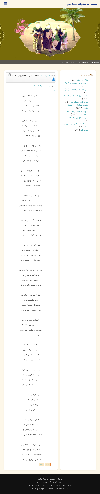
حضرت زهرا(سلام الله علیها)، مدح (76, 95)
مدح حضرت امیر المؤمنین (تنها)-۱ (76, 89)
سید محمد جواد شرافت (42, 85)
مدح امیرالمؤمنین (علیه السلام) (77, 117)
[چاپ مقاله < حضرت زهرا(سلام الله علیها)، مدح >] (9, 75)
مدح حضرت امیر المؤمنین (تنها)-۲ (76, 83)
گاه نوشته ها (45, 75)
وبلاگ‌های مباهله (82, 80)
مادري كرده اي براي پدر (79, 102)
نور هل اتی (84, 130)
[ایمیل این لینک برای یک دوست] (53, 80)
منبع (54, 91)
